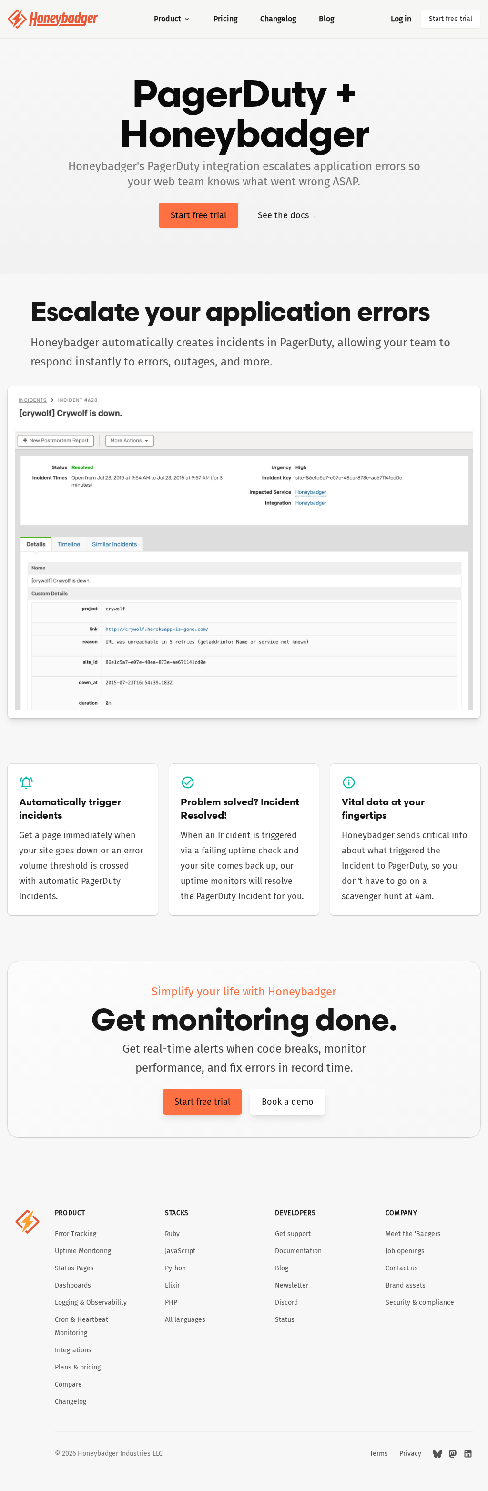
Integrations (73, 1350)
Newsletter (291, 1285)
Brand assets (406, 1285)
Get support (293, 1234)
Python (175, 1268)
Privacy (410, 1454)
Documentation (298, 1251)
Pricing (225, 18)
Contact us (402, 1268)
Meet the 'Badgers (413, 1234)
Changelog (278, 18)
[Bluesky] (437, 1454)
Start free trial (450, 19)
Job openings (405, 1251)
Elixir (172, 1285)
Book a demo (288, 1101)
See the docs (287, 215)
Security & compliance (420, 1302)
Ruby (172, 1234)
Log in (401, 18)
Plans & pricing (78, 1367)
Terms (379, 1454)
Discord (286, 1302)
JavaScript (180, 1251)
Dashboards (73, 1285)
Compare (68, 1384)
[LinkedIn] (468, 1454)
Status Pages (74, 1268)
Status (285, 1320)
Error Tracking (75, 1234)
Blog (326, 18)
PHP (171, 1302)
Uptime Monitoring (83, 1251)
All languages (185, 1320)
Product (167, 18)
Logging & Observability (91, 1302)
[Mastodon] (453, 1454)
